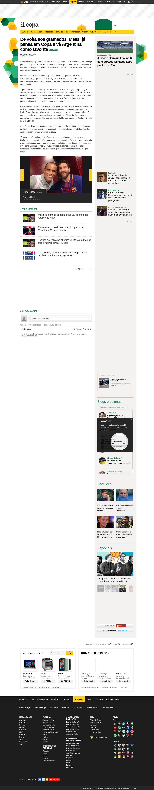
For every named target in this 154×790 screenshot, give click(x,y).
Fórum (45, 734)
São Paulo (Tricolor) (123, 735)
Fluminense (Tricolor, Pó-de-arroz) (119, 731)
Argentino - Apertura (73, 753)
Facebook (40, 779)
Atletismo (22, 720)
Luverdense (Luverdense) (128, 749)
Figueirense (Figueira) (132, 727)
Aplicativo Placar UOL (50, 732)
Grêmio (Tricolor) (128, 731)
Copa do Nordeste (49, 761)
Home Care (123, 688)
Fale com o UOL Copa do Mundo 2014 (97, 644)
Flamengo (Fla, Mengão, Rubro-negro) (115, 731)
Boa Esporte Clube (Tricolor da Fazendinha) (115, 749)
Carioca (45, 753)
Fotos (45, 739)
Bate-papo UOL (113, 699)
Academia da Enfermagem (90, 688)
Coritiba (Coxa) (119, 727)
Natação (22, 734)
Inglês (68, 763)
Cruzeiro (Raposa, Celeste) (128, 727)
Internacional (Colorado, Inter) (132, 731)
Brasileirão (65, 708)
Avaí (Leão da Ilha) (132, 745)
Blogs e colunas (109, 401)
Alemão (69, 755)
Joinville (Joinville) (115, 753)
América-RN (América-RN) (123, 745)
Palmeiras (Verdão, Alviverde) (115, 735)
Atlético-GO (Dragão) (128, 745)
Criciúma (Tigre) (123, 727)
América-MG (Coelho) (119, 745)
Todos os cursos (125, 653)
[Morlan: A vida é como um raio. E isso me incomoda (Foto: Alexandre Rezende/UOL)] (129, 591)
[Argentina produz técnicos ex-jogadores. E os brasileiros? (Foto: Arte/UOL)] (122, 591)
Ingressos (93, 725)
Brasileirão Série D (72, 729)
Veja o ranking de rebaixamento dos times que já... (118, 463)
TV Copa (85, 32)
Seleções (49, 32)
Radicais (22, 737)
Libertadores (54, 708)
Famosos (98, 2)
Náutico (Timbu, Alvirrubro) (119, 753)
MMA (21, 732)
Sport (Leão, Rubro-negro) (128, 735)
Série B (116, 741)
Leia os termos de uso (29, 336)
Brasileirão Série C (72, 727)
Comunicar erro (85, 269)
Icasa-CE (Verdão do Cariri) (132, 749)
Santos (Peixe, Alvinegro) (119, 735)
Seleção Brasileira (100, 737)
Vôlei (21, 744)
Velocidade (23, 742)
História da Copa (95, 732)
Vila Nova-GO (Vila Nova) (132, 757)
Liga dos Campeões (73, 748)
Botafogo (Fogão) (128, 724)
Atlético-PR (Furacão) (119, 724)
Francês (69, 760)
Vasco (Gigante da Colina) (128, 757)
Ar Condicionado (44, 687)
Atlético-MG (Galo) (115, 724)
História (112, 32)
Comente (54, 50)
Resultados (47, 722)
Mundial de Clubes (72, 746)
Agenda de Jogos (49, 720)
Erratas (115, 644)
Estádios (59, 32)
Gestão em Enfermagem (109, 688)
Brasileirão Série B (72, 724)
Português (69, 767)
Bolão (105, 32)
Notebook (56, 687)
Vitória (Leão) (132, 735)
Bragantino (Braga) (119, 749)
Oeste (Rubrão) (123, 753)
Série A (116, 720)
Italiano (68, 765)
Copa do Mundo (107, 708)
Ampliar (84, 159)
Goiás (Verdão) (123, 731)
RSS (47, 779)
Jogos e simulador (96, 722)
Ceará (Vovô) (123, 749)
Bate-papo (56, 2)
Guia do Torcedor (73, 32)
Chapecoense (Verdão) (132, 724)
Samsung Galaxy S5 (29, 687)
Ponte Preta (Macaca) (132, 753)
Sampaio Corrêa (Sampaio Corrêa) (119, 757)
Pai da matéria (95, 32)
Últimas (25, 32)
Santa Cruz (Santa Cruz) (123, 757)
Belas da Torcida (49, 730)
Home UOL (24, 699)
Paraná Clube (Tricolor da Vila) (128, 753)
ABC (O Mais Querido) (115, 745)
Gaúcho (45, 758)
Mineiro (45, 756)
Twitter (43, 779)
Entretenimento (40, 699)
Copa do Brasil (78, 708)
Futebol (22, 727)
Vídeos (45, 742)
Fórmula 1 (22, 725)
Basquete (22, 722)
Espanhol (69, 758)
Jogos (100, 699)
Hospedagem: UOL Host (129, 788)
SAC (47, 2)
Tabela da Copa (37, 32)
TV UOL (107, 2)
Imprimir (75, 269)
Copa (32, 24)
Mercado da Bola (92, 708)
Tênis (21, 739)
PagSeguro (121, 2)
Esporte (73, 2)
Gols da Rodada (48, 727)
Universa (89, 2)
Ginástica (22, 730)
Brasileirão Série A (72, 722)
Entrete (81, 2)
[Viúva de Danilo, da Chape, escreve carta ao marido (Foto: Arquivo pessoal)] (115, 591)
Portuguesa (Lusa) (115, 757)
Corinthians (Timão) (115, 727)
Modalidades (25, 717)
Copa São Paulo (72, 734)
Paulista (45, 751)
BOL (114, 2)
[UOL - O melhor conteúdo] (24, 2)
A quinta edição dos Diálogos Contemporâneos (118, 416)
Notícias (65, 2)
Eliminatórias (94, 730)
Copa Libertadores (72, 743)
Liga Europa (70, 750)
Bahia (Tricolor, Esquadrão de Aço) (123, 724)
